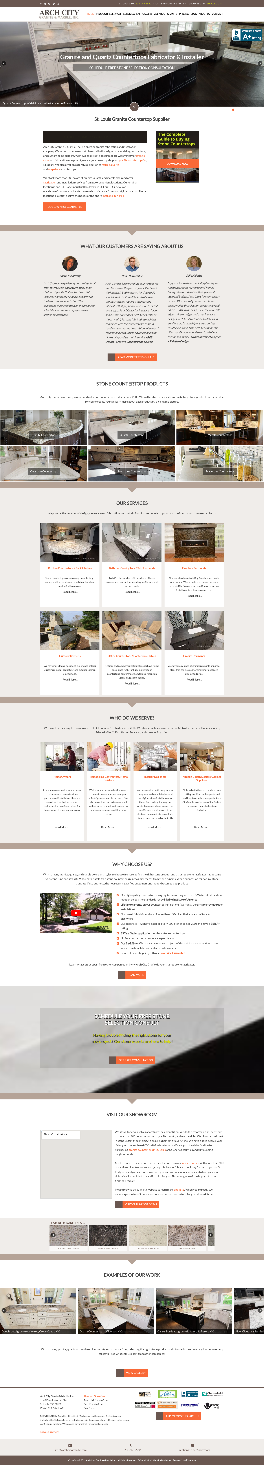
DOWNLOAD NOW (177, 163)
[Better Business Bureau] (190, 1396)
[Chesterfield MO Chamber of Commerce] (212, 1396)
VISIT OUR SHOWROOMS (141, 1204)
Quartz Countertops (132, 435)
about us (179, 1189)
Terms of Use (179, 1460)
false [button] (53, 1234)
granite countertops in (132, 160)
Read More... (70, 591)
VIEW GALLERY (136, 1372)
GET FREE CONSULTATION (136, 1060)
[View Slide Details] (38, 1311)
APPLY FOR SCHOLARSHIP (182, 1416)
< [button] (2, 62)
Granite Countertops (44, 435)
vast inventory (190, 1163)
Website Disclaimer (162, 1460)
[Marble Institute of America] (145, 1396)
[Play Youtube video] (76, 913)
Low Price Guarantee (172, 953)
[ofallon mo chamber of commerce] (167, 1396)
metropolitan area (113, 195)
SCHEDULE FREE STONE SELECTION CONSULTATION (132, 68)
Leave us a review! (49, 1431)
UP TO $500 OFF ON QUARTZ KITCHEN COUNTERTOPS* (95, 137)
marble (106, 164)
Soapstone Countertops (132, 471)
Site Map (191, 1460)
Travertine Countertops (220, 471)
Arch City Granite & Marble (59, 14)
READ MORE (136, 974)
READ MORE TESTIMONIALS (135, 357)
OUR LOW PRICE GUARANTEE (65, 206)
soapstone (54, 169)
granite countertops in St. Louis (147, 1149)
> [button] (258, 62)
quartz (115, 164)
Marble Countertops (220, 435)
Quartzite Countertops (44, 471)
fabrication (49, 182)
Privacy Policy (144, 1460)
